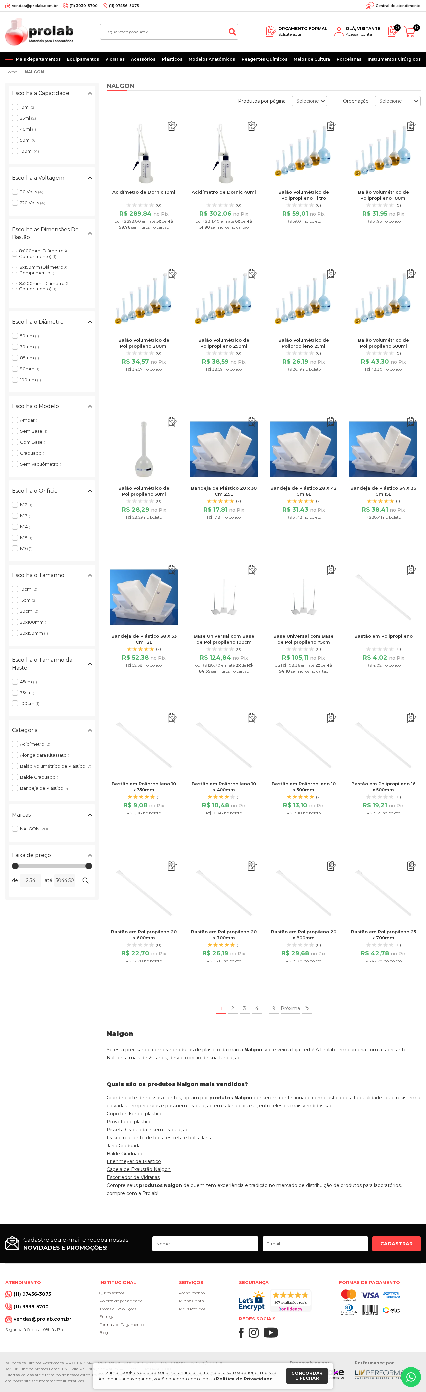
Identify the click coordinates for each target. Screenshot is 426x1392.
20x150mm (34, 633)
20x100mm (34, 622)
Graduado (33, 453)
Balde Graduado (40, 777)
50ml (28, 140)
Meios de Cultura (312, 59)
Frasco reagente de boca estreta (145, 1138)
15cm (28, 600)
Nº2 (26, 504)
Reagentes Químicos (264, 59)
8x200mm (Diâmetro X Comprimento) (44, 286)
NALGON (34, 71)
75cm (28, 692)
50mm (29, 335)
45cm (28, 681)
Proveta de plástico (129, 1122)
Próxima (290, 1008)
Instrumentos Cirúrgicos (394, 59)
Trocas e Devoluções (117, 1308)
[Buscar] (232, 31)
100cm (29, 703)
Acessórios (143, 59)
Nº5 (26, 537)
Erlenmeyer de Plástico (134, 1161)
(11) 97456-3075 (124, 5)
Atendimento (192, 1292)
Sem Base (33, 431)
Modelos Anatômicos (212, 59)
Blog (103, 1332)
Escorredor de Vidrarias (133, 1177)
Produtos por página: (262, 101)
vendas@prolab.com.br (35, 5)
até (48, 880)
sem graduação (171, 1130)
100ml (29, 151)
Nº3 (26, 515)
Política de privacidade (120, 1300)
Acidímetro (35, 744)
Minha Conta (191, 1300)
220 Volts (32, 202)
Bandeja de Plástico (45, 788)
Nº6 (26, 548)
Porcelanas (349, 59)
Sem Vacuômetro (42, 464)
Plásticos (172, 59)
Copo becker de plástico (135, 1114)
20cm (29, 611)
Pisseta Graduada (127, 1130)
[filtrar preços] (85, 880)
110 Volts (31, 191)
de (15, 880)
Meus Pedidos (192, 1308)
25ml (28, 118)
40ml (28, 129)
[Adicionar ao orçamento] (172, 126)
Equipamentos (83, 59)
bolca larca (200, 1138)
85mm (29, 357)
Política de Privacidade (244, 1378)
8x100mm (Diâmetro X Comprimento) (43, 253)
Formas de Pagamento (121, 1324)
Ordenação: (356, 101)
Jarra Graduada (124, 1146)
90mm (29, 368)
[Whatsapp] (411, 1377)
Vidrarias (115, 59)
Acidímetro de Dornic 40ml (224, 192)
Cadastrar (396, 1244)
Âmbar (30, 420)
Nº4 (26, 526)
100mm (30, 379)
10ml (28, 107)
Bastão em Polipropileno (383, 636)
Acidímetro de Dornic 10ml (143, 192)
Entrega (107, 1316)
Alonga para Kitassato (46, 755)
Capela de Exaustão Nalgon (139, 1169)
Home (11, 71)
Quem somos (111, 1292)
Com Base (34, 442)
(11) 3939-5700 (84, 5)
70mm (29, 346)
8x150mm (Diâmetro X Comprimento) (43, 269)
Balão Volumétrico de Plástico (55, 766)
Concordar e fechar (307, 1375)
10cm (28, 589)
